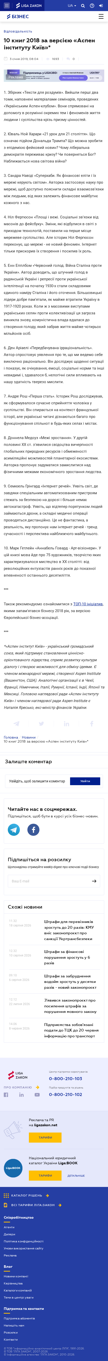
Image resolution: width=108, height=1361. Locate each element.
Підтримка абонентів (19, 1318)
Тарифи (45, 1137)
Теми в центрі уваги (18, 1297)
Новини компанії (16, 1276)
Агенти (9, 1227)
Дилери (9, 1234)
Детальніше (76, 1175)
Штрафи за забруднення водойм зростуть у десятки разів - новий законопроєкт (70, 981)
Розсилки (11, 1332)
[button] (7, 6)
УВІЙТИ (85, 781)
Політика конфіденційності (23, 1241)
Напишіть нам (14, 1325)
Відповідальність (18, 31)
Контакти (11, 1339)
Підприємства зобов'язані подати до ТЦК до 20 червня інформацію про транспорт (71, 1030)
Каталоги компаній (18, 1290)
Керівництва (13, 1283)
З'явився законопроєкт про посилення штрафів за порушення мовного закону (70, 1006)
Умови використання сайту (23, 1248)
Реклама (10, 1255)
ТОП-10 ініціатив (88, 604)
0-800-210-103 (65, 1079)
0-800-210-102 (65, 1094)
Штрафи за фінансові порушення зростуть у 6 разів (67, 957)
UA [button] (70, 6)
